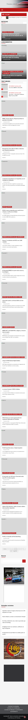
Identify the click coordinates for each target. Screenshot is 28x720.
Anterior (5, 549)
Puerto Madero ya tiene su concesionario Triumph (13, 616)
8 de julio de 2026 (6, 334)
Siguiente (15, 551)
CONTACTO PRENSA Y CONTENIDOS (13, 709)
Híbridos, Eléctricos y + (7, 502)
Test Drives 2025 (17, 85)
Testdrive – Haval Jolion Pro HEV (16, 95)
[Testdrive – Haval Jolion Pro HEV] (4, 94)
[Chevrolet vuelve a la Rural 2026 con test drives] (14, 290)
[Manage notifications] (25, 717)
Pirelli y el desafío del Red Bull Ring (11, 536)
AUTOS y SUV (5, 53)
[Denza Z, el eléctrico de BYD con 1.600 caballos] (14, 230)
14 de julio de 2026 (6, 182)
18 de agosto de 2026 (6, 59)
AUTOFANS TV (14, 711)
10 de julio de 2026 (6, 304)
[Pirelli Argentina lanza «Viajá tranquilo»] (14, 437)
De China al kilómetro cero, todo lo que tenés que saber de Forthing (13, 621)
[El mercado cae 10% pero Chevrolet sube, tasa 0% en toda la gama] (14, 466)
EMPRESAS (5, 32)
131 (11, 551)
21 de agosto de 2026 (6, 39)
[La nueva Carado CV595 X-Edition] (14, 379)
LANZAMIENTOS (13, 53)
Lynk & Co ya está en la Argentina (12, 75)
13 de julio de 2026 (6, 243)
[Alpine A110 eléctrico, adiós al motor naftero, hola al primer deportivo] (14, 496)
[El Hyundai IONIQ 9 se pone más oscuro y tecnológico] (14, 260)
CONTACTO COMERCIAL (13, 708)
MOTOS (4, 206)
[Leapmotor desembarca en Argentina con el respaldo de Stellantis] (14, 168)
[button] (2, 9)
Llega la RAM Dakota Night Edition (11, 360)
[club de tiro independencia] (14, 648)
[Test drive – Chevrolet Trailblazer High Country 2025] (4, 87)
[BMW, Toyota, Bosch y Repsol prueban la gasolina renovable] (14, 108)
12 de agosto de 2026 (6, 77)
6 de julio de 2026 (6, 449)
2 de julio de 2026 (6, 538)
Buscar (3, 556)
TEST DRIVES (11, 85)
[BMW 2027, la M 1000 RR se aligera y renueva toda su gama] (14, 320)
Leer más (4, 127)
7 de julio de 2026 (6, 391)
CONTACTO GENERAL (13, 706)
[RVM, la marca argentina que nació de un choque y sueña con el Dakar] (14, 200)
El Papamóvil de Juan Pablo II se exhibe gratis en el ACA (13, 633)
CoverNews (10, 717)
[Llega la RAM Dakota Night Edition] (14, 350)
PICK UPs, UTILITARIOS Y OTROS (17, 357)
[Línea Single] (14, 673)
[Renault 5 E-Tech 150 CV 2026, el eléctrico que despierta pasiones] (14, 138)
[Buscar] (24, 561)
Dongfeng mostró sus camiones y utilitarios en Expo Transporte (13, 627)
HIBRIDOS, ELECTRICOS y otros (16, 71)
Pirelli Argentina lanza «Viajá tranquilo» (12, 447)
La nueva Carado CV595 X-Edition (11, 389)
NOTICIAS (11, 32)
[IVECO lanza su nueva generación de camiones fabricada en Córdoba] (14, 407)
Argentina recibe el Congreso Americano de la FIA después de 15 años (12, 35)
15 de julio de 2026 (6, 122)
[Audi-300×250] (14, 575)
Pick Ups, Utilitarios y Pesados (17, 385)
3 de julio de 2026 (6, 509)
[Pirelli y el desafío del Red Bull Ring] (14, 526)
